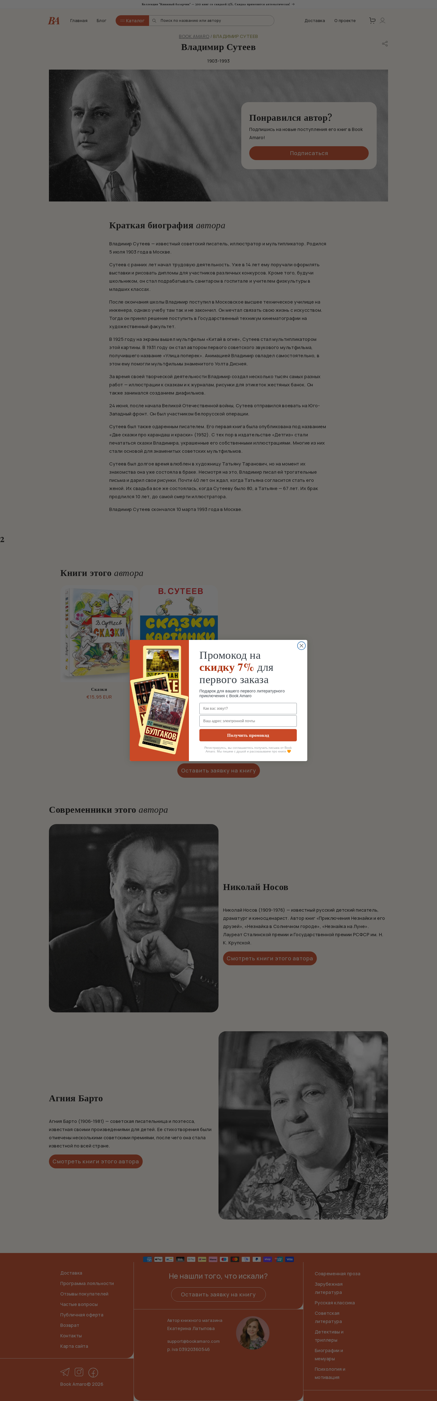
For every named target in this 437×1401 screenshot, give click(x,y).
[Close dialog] (301, 646)
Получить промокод (248, 735)
